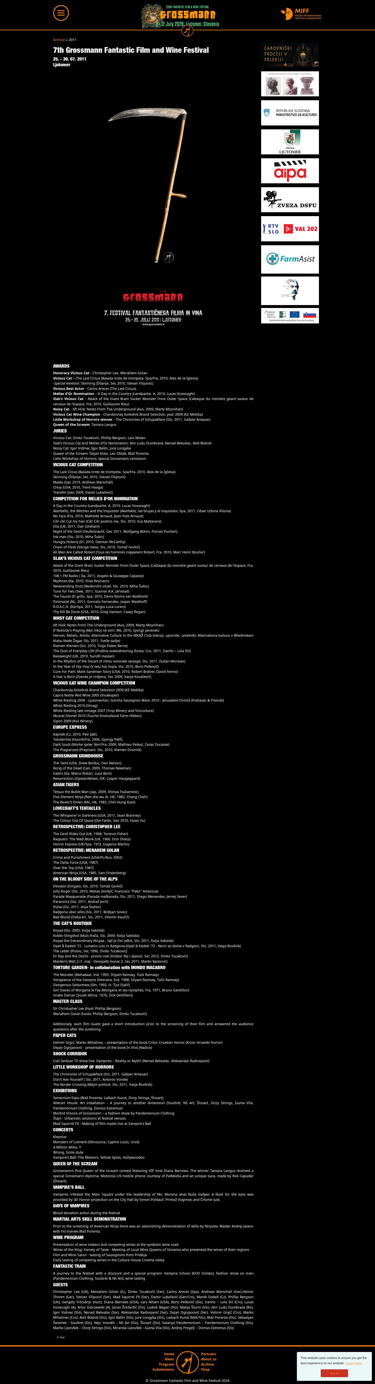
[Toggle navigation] (61, 13)
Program (166, 1364)
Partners (208, 1354)
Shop (205, 1369)
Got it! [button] (334, 1373)
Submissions (163, 1369)
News (169, 1359)
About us (209, 1359)
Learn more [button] (354, 1363)
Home (169, 1354)
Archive (59, 39)
